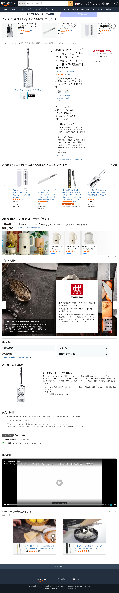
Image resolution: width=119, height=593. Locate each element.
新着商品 (108, 9)
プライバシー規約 (42, 586)
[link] (28, 34)
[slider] (55, 504)
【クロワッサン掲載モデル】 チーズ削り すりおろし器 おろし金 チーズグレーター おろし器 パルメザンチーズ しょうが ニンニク (90, 547)
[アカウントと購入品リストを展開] (99, 4)
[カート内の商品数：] (115, 3)
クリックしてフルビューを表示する (28, 90)
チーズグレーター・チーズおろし (66, 43)
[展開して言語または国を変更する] (81, 4)
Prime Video (85, 9)
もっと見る (61, 155)
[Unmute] (115, 504)
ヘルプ (28, 9)
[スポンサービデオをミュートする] (53, 540)
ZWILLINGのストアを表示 (65, 71)
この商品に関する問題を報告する (70, 159)
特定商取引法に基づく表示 (83, 586)
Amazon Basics (73, 9)
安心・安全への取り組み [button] (59, 98)
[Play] (4, 505)
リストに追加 (97, 61)
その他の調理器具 (49, 43)
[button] (5, 9)
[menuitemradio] (111, 505)
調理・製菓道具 (30, 43)
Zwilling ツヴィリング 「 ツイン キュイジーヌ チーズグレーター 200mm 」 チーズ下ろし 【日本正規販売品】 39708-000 (49, 464)
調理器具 (39, 43)
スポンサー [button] (111, 256)
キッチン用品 (19, 43)
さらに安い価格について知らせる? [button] (16, 357)
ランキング (61, 9)
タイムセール (97, 9)
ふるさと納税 (38, 9)
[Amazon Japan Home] (41, 580)
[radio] (24, 95)
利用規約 (32, 586)
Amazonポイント (17, 9)
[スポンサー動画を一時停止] (53, 536)
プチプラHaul (50, 9)
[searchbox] (47, 3)
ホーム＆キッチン (7, 43)
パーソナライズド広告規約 (57, 586)
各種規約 (70, 586)
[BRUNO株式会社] (7, 226)
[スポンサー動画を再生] (84, 531)
